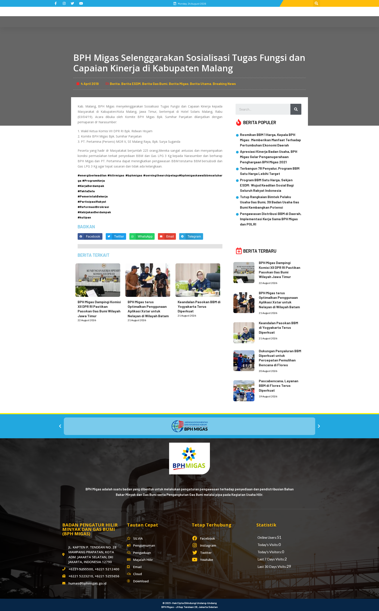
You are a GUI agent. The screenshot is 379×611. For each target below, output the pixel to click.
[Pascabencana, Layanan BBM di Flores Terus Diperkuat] (246, 390)
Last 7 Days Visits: (271, 559)
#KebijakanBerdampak (94, 212)
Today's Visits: (268, 545)
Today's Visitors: (269, 552)
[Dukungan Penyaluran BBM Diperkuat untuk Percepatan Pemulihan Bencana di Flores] (246, 360)
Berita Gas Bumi (154, 84)
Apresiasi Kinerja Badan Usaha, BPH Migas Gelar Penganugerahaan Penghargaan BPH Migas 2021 (268, 156)
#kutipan (84, 217)
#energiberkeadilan (92, 175)
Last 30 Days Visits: (272, 567)
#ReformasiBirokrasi (93, 207)
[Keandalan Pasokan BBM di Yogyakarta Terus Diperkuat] (200, 279)
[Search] (295, 109)
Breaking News (224, 84)
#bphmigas (133, 175)
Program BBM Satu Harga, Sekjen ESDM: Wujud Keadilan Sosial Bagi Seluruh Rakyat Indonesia (267, 185)
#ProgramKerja (93, 180)
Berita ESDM (131, 84)
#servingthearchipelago (161, 175)
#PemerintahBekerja (93, 196)
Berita (115, 84)
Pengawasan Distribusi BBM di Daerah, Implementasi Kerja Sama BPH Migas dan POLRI (270, 218)
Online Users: (267, 537)
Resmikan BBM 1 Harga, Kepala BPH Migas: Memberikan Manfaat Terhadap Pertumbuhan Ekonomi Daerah (270, 139)
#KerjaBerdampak (91, 186)
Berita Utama (200, 84)
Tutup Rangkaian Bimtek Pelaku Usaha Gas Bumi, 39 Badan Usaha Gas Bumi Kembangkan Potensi (269, 202)
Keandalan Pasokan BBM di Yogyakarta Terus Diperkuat (199, 306)
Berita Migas (178, 84)
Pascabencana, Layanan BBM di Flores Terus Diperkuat (278, 385)
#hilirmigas (115, 175)
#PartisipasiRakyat (92, 201)
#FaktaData (86, 191)
